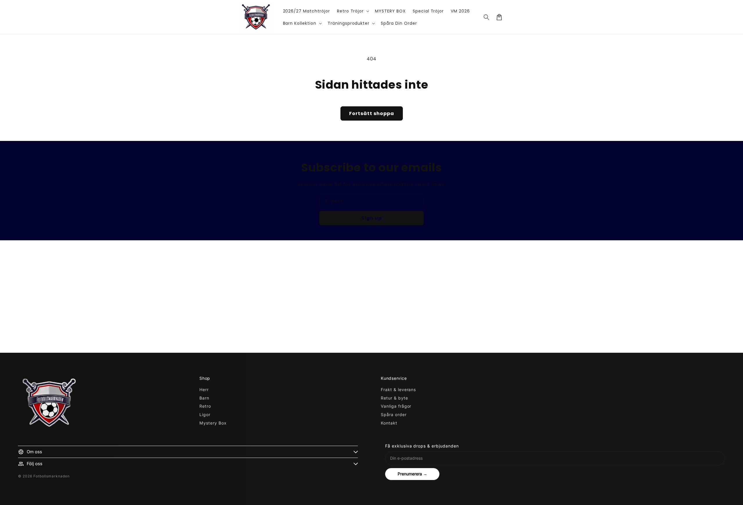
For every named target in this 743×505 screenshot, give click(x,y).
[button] (352, 11)
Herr (204, 389)
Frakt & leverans (398, 389)
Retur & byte (394, 397)
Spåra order (394, 414)
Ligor (204, 414)
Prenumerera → (412, 473)
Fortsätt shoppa (371, 113)
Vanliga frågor (396, 406)
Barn (204, 397)
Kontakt (389, 422)
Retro (205, 406)
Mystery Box (213, 422)
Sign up (371, 218)
